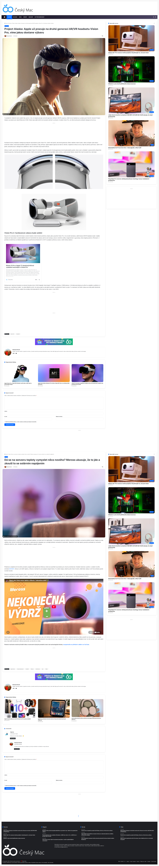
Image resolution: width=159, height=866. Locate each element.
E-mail (5, 416)
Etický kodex (153, 861)
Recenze (15, 17)
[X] (15, 353)
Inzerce (138, 861)
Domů (6, 23)
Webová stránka (59, 416)
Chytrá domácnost (39, 17)
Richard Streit (9, 35)
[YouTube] (16, 353)
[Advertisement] (54, 132)
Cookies (148, 861)
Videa (20, 17)
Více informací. (50, 862)
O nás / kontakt (133, 861)
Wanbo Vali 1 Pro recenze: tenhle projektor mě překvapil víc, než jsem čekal (128, 52)
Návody (25, 17)
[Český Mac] (17, 8)
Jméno (5, 411)
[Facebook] (13, 353)
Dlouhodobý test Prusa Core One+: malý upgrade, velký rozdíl (124, 147)
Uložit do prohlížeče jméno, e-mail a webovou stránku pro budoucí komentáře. (21, 421)
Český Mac (24, 861)
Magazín (31, 17)
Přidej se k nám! (143, 861)
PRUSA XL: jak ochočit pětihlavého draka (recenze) (122, 83)
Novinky (9, 17)
